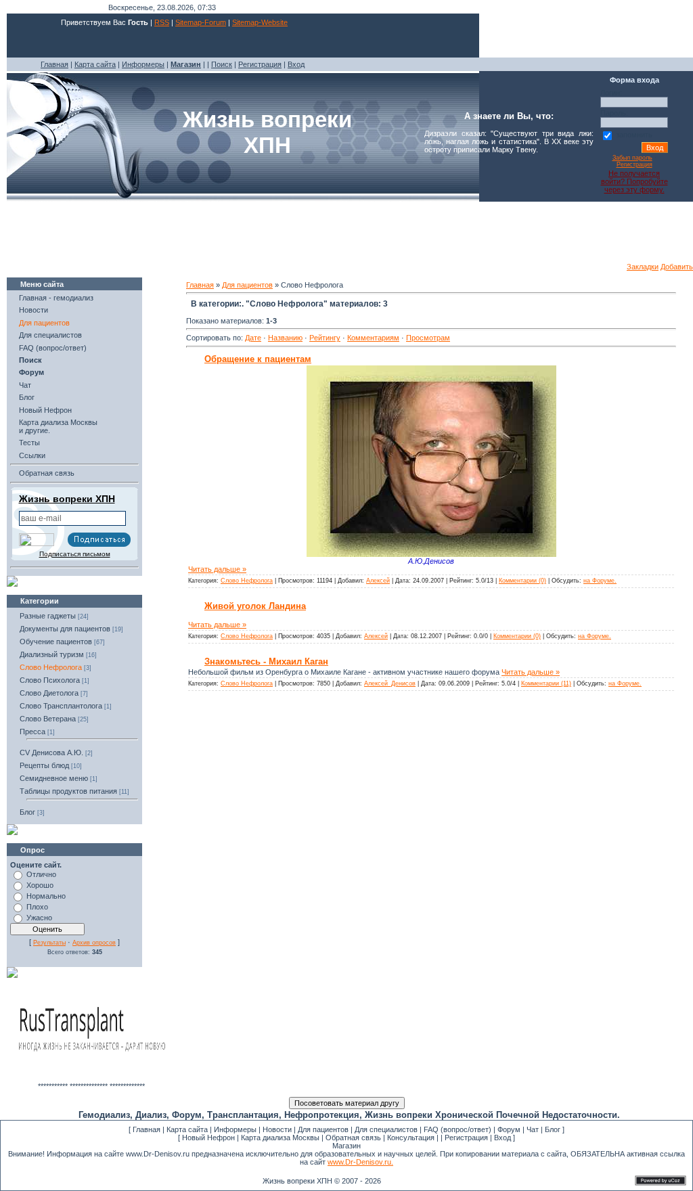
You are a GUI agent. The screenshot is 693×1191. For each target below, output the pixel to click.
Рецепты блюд (44, 765)
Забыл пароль (632, 157)
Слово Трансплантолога (61, 706)
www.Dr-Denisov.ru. (360, 1162)
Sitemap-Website (260, 22)
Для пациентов (44, 323)
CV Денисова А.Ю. (51, 752)
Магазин (346, 1146)
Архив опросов (94, 942)
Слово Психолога (50, 680)
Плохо (37, 907)
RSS (161, 22)
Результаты (49, 942)
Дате (253, 338)
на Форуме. (600, 580)
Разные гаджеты (48, 616)
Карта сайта (95, 64)
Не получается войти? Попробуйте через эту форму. (634, 181)
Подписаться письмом (74, 554)
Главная (54, 64)
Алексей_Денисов (390, 683)
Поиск (221, 64)
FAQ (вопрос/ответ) (53, 348)
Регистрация (260, 64)
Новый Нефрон (45, 410)
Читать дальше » (217, 569)
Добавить (677, 267)
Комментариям (373, 338)
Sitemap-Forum (200, 22)
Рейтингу (324, 338)
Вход (296, 64)
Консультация (410, 1137)
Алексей (378, 580)
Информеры (143, 64)
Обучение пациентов (56, 641)
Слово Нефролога (51, 667)
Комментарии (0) (522, 580)
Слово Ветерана (48, 719)
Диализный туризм (52, 654)
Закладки (642, 267)
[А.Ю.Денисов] (431, 554)
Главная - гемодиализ (56, 298)
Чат (25, 385)
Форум (508, 1129)
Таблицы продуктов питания (68, 791)
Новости (33, 310)
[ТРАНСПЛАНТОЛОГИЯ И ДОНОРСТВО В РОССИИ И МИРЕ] (91, 1079)
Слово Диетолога (49, 693)
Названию (285, 338)
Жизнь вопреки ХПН (67, 498)
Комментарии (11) (546, 683)
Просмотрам (428, 338)
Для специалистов (50, 335)
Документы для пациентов (65, 629)
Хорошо (39, 885)
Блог (27, 397)
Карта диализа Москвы (280, 1137)
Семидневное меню (54, 778)
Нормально (46, 896)
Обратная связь (46, 473)
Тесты (29, 443)
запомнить (634, 135)
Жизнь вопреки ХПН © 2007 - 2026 (322, 1181)
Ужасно (39, 918)
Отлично (41, 874)
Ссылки (32, 455)
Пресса (32, 731)
